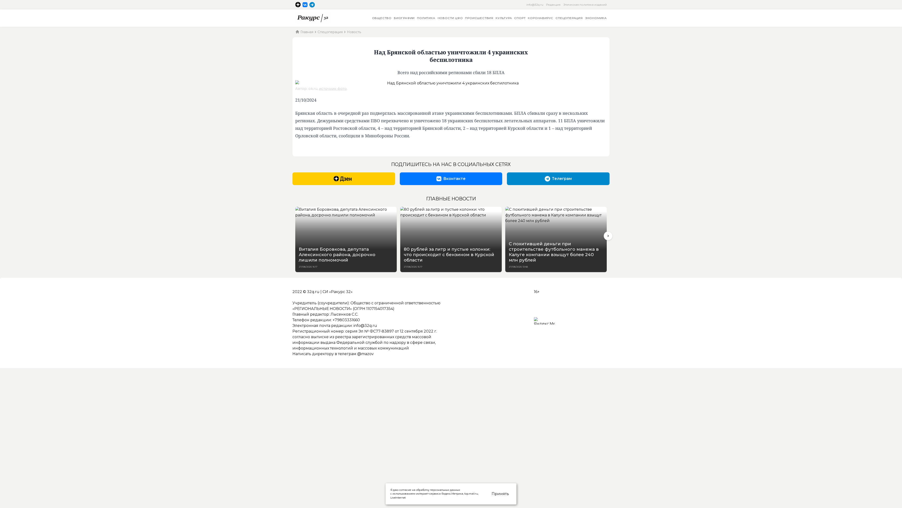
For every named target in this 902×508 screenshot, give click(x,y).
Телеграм (562, 178)
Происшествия (479, 18)
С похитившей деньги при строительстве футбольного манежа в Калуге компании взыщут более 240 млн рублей (554, 252)
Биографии (404, 18)
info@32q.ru (534, 4)
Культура (504, 18)
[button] (608, 235)
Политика (426, 18)
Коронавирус (540, 18)
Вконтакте (454, 178)
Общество (382, 18)
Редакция (553, 4)
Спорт (519, 18)
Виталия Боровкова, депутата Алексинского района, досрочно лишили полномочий (337, 254)
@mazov (365, 354)
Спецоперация (569, 18)
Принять (500, 494)
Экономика (596, 18)
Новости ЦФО (450, 18)
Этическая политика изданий (585, 4)
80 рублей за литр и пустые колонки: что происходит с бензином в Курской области (449, 254)
